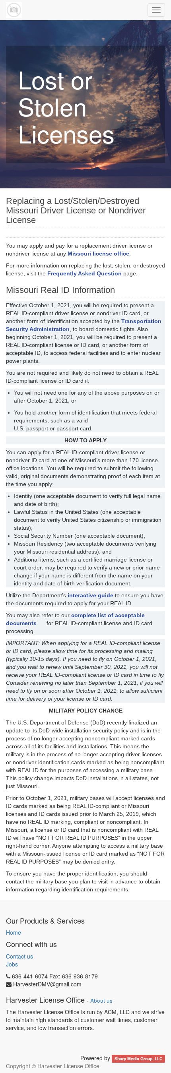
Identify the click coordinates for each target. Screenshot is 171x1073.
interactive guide (90, 595)
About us (101, 1000)
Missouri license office (98, 253)
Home (13, 932)
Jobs (12, 964)
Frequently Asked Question (84, 273)
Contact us (19, 956)
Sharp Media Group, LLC (139, 1058)
